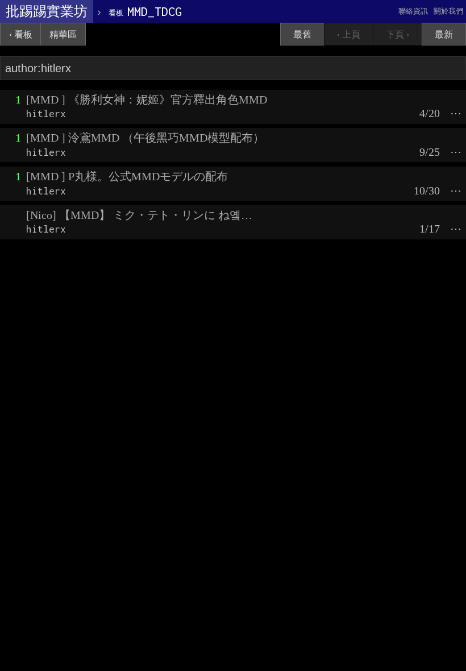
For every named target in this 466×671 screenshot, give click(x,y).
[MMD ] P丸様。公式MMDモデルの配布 (127, 176)
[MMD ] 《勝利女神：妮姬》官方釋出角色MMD (146, 99)
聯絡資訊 (413, 11)
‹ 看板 (20, 34)
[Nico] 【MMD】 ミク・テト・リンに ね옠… (139, 215)
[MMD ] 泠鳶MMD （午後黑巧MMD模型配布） (145, 137)
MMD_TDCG (145, 11)
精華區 (63, 34)
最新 (444, 34)
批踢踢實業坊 (47, 11)
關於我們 (448, 11)
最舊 (302, 34)
